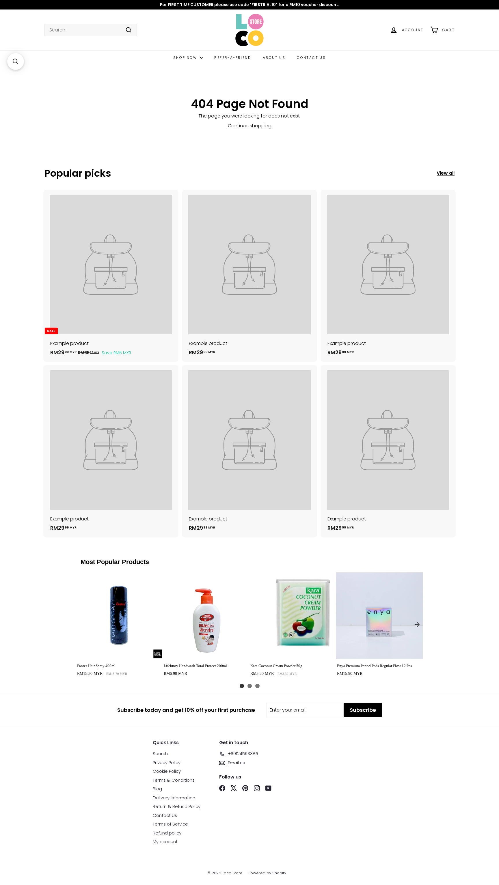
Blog (157, 789)
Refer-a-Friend (232, 57)
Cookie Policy (167, 771)
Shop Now (186, 57)
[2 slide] (249, 686)
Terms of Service (170, 824)
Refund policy (167, 833)
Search (160, 753)
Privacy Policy (166, 762)
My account (165, 842)
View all (446, 173)
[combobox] (90, 30)
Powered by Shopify (267, 873)
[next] (417, 624)
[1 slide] (242, 686)
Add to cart (119, 652)
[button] (15, 61)
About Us (274, 57)
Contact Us (311, 57)
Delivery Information (174, 798)
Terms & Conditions (174, 780)
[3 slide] (257, 686)
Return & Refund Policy (176, 806)
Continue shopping (249, 125)
